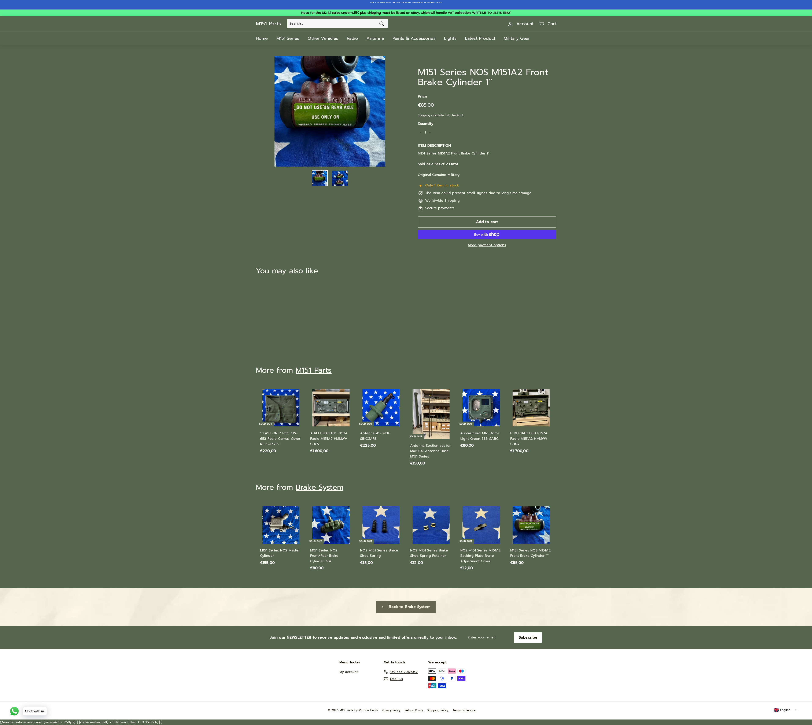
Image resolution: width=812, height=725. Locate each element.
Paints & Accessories (414, 38)
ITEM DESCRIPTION (434, 145)
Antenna (375, 38)
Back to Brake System (408, 607)
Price (422, 96)
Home (262, 38)
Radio (352, 38)
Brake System (319, 487)
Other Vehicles (323, 38)
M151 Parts (268, 23)
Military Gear (517, 38)
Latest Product (480, 38)
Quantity (425, 123)
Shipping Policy (437, 710)
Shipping (424, 115)
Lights (450, 38)
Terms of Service (464, 710)
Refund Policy (414, 710)
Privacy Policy (391, 710)
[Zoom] (329, 111)
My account (348, 672)
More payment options (487, 245)
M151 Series (287, 38)
